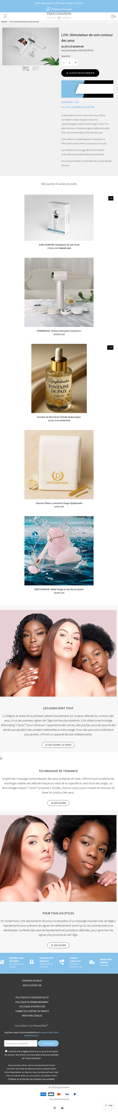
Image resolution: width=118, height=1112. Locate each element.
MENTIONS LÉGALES (32, 1015)
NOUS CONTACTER (32, 985)
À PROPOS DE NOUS (32, 980)
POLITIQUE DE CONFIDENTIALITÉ (32, 997)
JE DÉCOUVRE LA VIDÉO (58, 744)
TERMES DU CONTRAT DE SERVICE (32, 1011)
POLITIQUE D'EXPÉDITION (32, 1006)
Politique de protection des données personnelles (31, 1079)
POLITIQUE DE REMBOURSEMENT (32, 1002)
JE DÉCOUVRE (58, 803)
